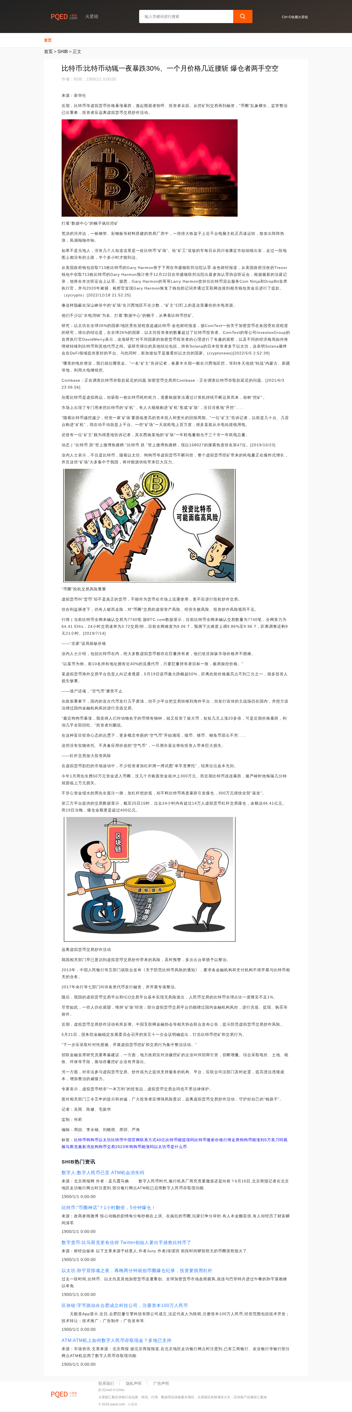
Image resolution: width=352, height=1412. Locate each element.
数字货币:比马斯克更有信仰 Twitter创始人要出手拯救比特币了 (126, 1242)
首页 (48, 40)
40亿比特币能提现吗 (175, 1140)
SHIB (62, 51)
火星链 (133, 1404)
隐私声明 (133, 1383)
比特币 (80, 1140)
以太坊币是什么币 (170, 1146)
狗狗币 (92, 1140)
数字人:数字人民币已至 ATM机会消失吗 (103, 1172)
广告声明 (161, 1383)
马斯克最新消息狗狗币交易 (90, 1146)
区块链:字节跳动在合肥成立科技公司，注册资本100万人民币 (125, 1305)
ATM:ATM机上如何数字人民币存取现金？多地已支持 (117, 1340)
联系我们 (106, 1383)
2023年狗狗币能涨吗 (134, 1146)
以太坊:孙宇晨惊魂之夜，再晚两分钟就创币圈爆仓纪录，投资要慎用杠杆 (137, 1270)
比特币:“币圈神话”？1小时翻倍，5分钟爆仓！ (109, 1207)
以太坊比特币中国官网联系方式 (127, 1140)
